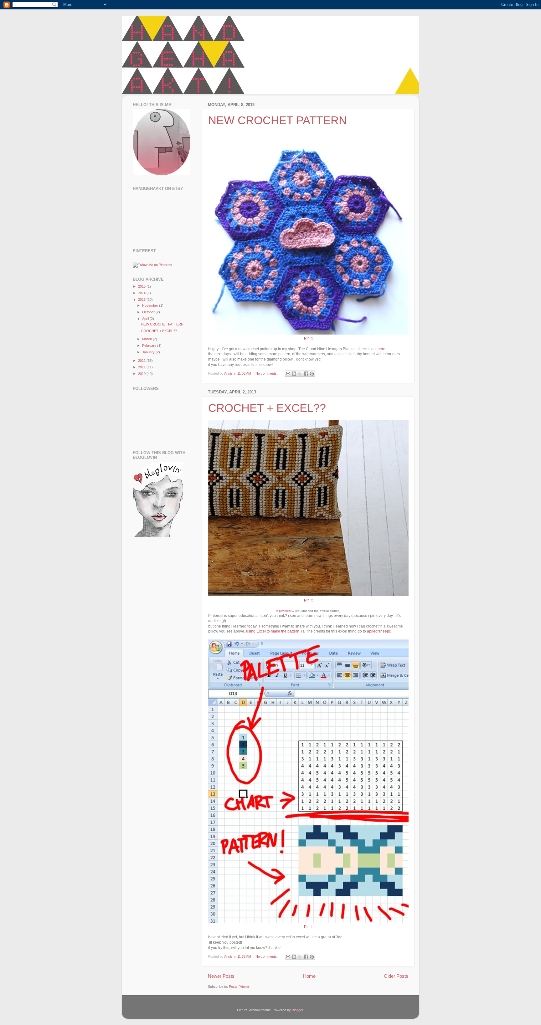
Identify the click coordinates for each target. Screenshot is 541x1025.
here (381, 349)
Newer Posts (221, 976)
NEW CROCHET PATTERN (277, 120)
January (149, 352)
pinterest (285, 610)
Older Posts (396, 976)
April (146, 318)
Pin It (308, 338)
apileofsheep (378, 631)
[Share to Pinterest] (312, 374)
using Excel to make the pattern (272, 631)
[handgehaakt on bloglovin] (158, 536)
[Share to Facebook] (306, 374)
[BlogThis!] (294, 374)
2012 (142, 360)
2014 (142, 293)
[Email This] (288, 374)
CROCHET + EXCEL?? (267, 408)
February (149, 345)
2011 (142, 367)
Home (309, 976)
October (149, 312)
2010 (142, 374)
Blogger (297, 1010)
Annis (229, 373)
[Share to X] (300, 374)
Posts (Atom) (239, 986)
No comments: (267, 373)
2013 (142, 299)
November (150, 305)
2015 (142, 286)
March (147, 339)
